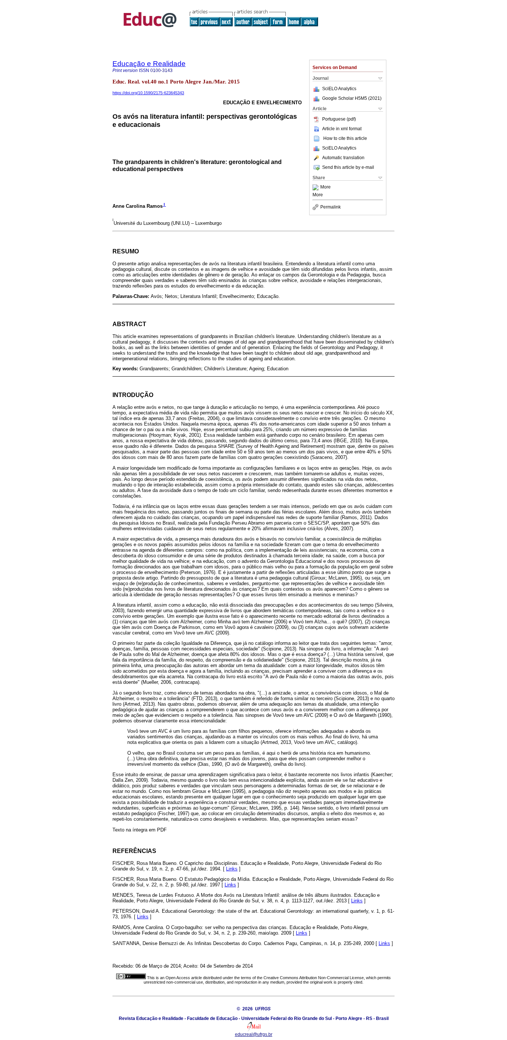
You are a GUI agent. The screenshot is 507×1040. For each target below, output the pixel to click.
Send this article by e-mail (348, 167)
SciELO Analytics (339, 88)
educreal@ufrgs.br (253, 1034)
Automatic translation (343, 157)
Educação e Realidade (149, 64)
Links (232, 869)
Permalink (330, 207)
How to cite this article (345, 138)
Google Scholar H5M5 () (352, 98)
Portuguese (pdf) (339, 119)
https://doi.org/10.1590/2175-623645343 (148, 93)
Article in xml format (342, 128)
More (325, 187)
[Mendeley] (316, 187)
